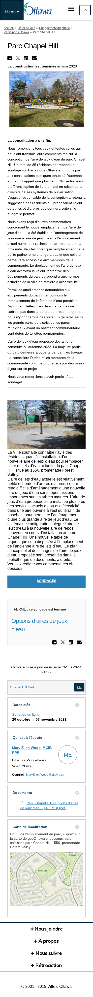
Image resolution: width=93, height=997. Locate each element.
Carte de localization (30, 827)
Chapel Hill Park (22, 687)
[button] (10, 58)
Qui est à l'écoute (27, 738)
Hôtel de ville (26, 28)
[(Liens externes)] (79, 687)
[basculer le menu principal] (71, 8)
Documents (22, 793)
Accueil (9, 28)
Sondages (46, 581)
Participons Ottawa (16, 32)
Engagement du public (54, 28)
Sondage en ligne (26, 714)
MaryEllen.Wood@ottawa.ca (45, 774)
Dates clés (21, 705)
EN (85, 10)
